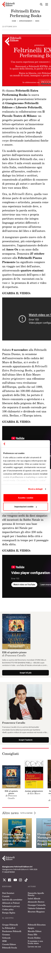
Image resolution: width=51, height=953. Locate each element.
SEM (4, 941)
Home (14, 21)
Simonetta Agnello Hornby (36, 894)
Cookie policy (8, 909)
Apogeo (31, 928)
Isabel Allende (34, 898)
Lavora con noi (34, 946)
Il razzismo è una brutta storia (35, 942)
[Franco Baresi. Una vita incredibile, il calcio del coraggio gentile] (17, 833)
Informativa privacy (11, 906)
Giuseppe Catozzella (37, 905)
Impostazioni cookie (23, 506)
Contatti (5, 896)
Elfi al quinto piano (14, 653)
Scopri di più (25, 672)
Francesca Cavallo (13, 723)
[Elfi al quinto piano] (16, 631)
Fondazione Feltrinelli (11, 931)
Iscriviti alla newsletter (12, 899)
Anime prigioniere (34, 791)
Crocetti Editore (9, 944)
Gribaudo (6, 937)
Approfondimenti (25, 21)
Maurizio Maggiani (36, 911)
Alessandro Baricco (36, 901)
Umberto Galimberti (36, 908)
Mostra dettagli (35, 489)
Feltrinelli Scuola (9, 947)
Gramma (6, 934)
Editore (7, 886)
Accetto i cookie (25, 498)
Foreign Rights (8, 912)
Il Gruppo (8, 918)
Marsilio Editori (34, 931)
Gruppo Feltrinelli (10, 924)
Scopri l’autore (25, 739)
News (37, 21)
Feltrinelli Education (37, 924)
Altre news (17, 813)
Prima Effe (32, 934)
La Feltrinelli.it (8, 928)
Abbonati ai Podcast (11, 902)
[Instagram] (25, 880)
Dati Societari (8, 893)
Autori (32, 886)
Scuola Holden (34, 937)
